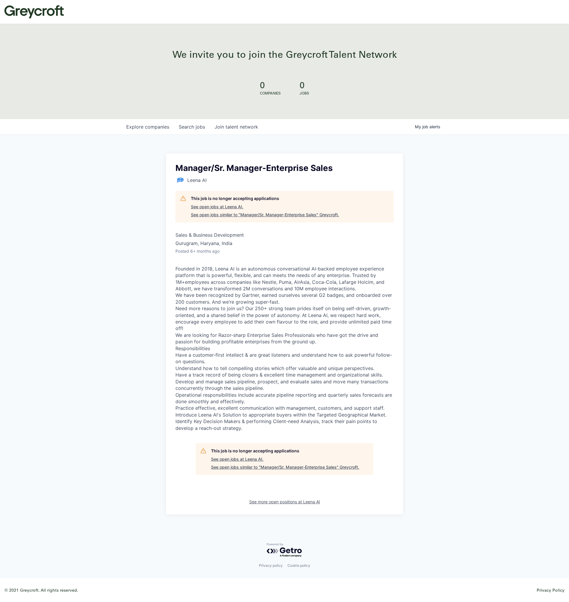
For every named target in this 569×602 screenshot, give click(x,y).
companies (147, 127)
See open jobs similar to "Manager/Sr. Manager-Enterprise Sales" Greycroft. (265, 214)
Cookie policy (298, 565)
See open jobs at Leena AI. (217, 206)
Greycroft (34, 12)
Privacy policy (271, 565)
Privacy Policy (551, 590)
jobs (192, 127)
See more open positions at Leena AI (284, 501)
